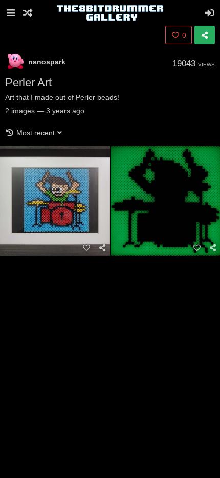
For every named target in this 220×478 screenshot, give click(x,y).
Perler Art (28, 82)
